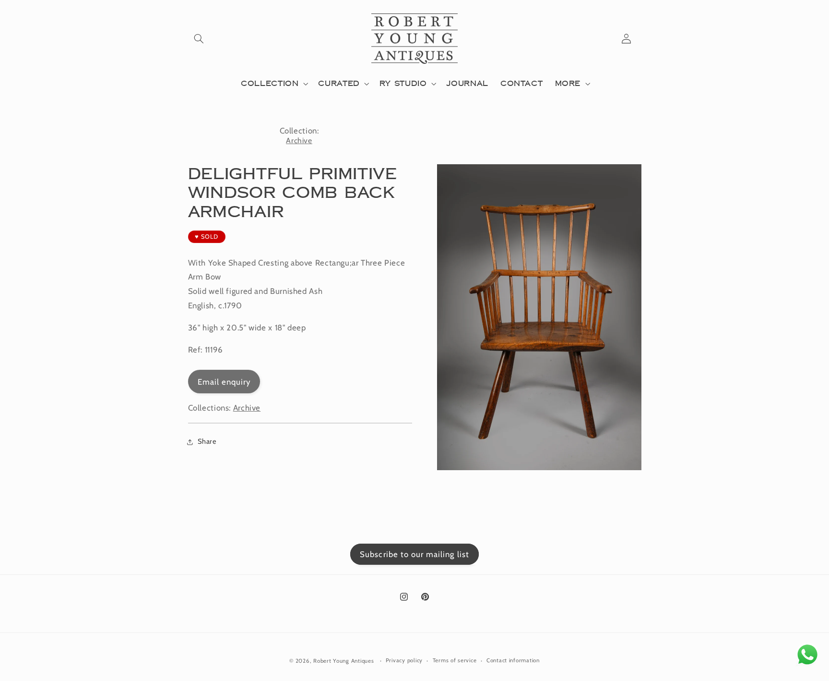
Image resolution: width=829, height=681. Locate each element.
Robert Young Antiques (343, 660)
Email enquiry (224, 382)
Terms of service (455, 660)
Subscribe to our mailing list (414, 554)
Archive (299, 140)
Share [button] (207, 441)
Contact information (513, 660)
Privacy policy (404, 660)
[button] (199, 39)
